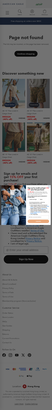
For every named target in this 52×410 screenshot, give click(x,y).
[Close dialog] (49, 187)
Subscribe (38, 221)
